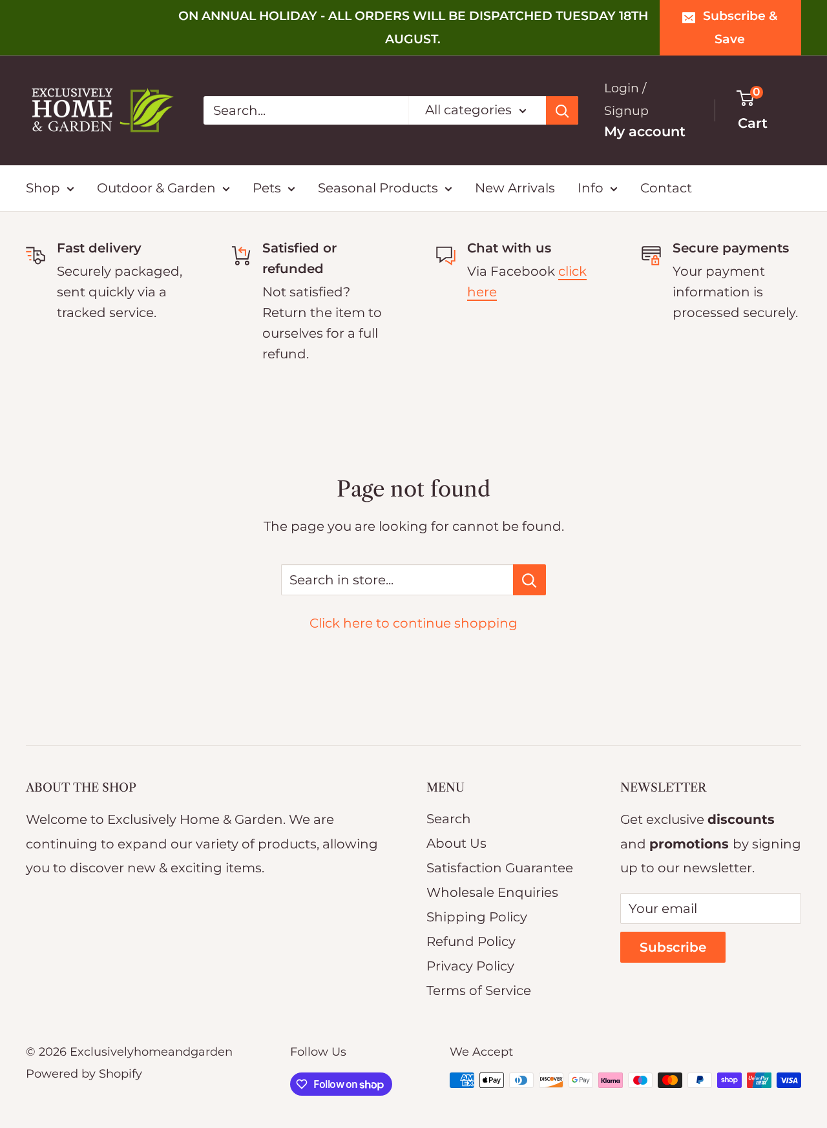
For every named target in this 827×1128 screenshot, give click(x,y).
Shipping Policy (476, 917)
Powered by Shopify (84, 1074)
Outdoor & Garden (156, 188)
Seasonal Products (378, 188)
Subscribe (673, 947)
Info (590, 188)
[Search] (562, 110)
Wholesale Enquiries (492, 892)
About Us (456, 843)
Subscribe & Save (740, 27)
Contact (666, 188)
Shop (43, 188)
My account (645, 131)
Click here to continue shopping (413, 623)
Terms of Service (478, 990)
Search (448, 818)
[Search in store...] (529, 579)
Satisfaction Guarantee (499, 868)
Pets (267, 188)
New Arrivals (515, 188)
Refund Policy (471, 941)
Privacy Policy (470, 966)
